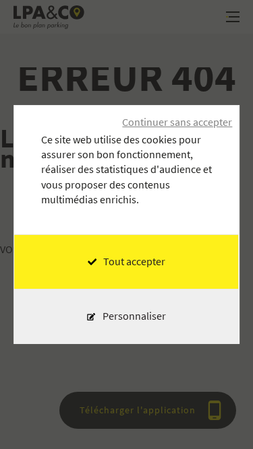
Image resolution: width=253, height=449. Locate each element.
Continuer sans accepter (177, 122)
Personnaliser (134, 316)
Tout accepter (134, 261)
